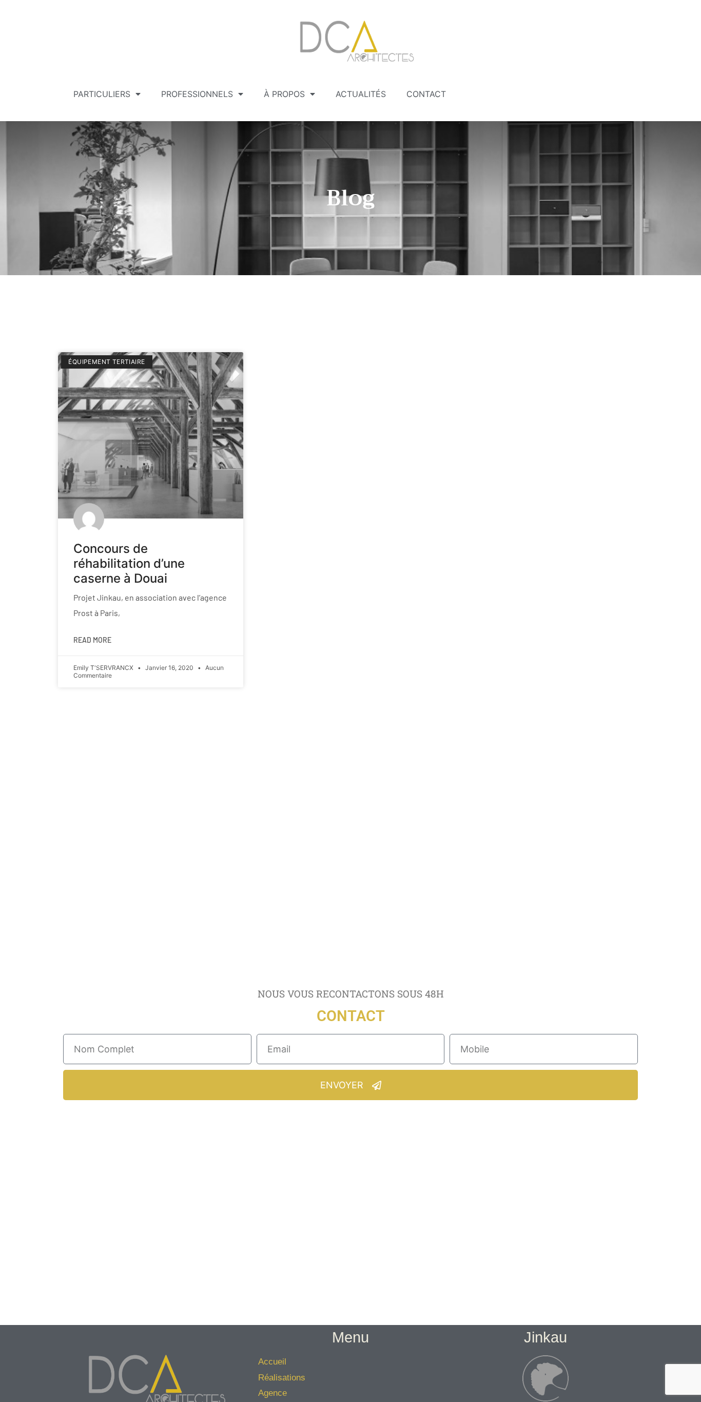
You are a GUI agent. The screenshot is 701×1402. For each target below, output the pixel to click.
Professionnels (197, 94)
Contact (426, 94)
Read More (92, 640)
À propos (284, 94)
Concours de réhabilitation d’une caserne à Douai (129, 563)
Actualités (361, 94)
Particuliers (101, 94)
